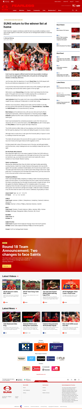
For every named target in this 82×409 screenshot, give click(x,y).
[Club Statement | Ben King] (68, 88)
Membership (51, 10)
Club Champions (26, 390)
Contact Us (26, 406)
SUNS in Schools (46, 392)
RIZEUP (65, 1)
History (24, 392)
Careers (44, 387)
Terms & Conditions (34, 406)
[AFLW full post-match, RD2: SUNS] (11, 292)
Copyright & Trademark (53, 406)
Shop (71, 1)
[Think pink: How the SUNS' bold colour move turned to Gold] (68, 59)
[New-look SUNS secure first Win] (70, 323)
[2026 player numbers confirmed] (68, 67)
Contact (44, 390)
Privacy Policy (16, 397)
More (59, 10)
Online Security (63, 406)
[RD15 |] (68, 38)
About (24, 387)
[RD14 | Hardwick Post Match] (68, 46)
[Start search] (72, 10)
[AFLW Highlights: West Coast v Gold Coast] (70, 292)
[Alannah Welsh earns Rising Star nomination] (68, 95)
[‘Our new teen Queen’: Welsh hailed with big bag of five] (51, 292)
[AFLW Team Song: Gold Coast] (31, 292)
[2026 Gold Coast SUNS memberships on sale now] (68, 74)
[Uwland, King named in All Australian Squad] (68, 102)
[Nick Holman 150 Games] (68, 30)
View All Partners (40, 374)
